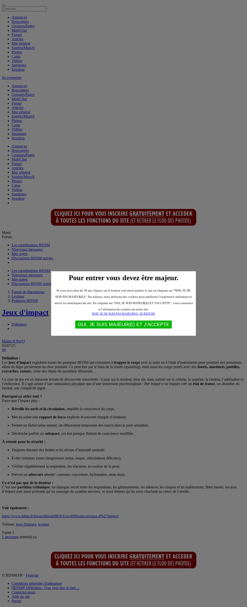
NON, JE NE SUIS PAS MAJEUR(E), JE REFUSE (123, 313)
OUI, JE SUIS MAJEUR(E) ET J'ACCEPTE (123, 324)
